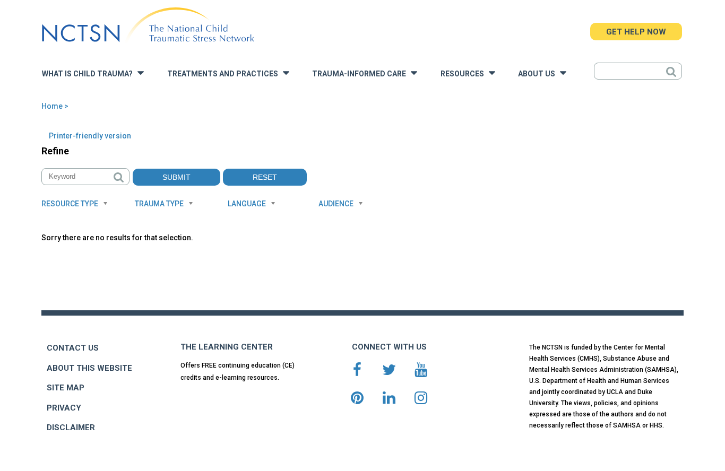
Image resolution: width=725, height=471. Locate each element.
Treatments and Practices (225, 73)
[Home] (147, 25)
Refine (55, 150)
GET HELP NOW (636, 32)
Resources (465, 73)
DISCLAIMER (71, 427)
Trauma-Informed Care (361, 73)
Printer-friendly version (90, 136)
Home (52, 106)
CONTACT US (73, 348)
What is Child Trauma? (89, 73)
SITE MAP (65, 387)
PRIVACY (64, 408)
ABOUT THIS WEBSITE (89, 368)
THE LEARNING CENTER (226, 347)
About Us (539, 73)
